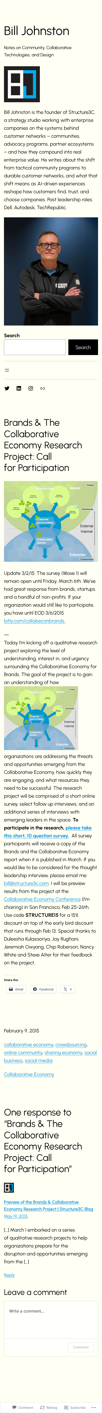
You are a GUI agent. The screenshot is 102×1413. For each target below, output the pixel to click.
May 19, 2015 (16, 1216)
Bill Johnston (36, 30)
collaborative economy (28, 1045)
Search (12, 335)
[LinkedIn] (19, 388)
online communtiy (23, 1052)
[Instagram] (31, 388)
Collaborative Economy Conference (42, 899)
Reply (9, 1275)
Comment (81, 1347)
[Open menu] (7, 370)
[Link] (43, 388)
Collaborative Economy (29, 1074)
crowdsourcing (71, 1045)
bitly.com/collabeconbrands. (34, 621)
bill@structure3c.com (26, 883)
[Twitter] (7, 388)
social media (38, 1060)
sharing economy (63, 1052)
